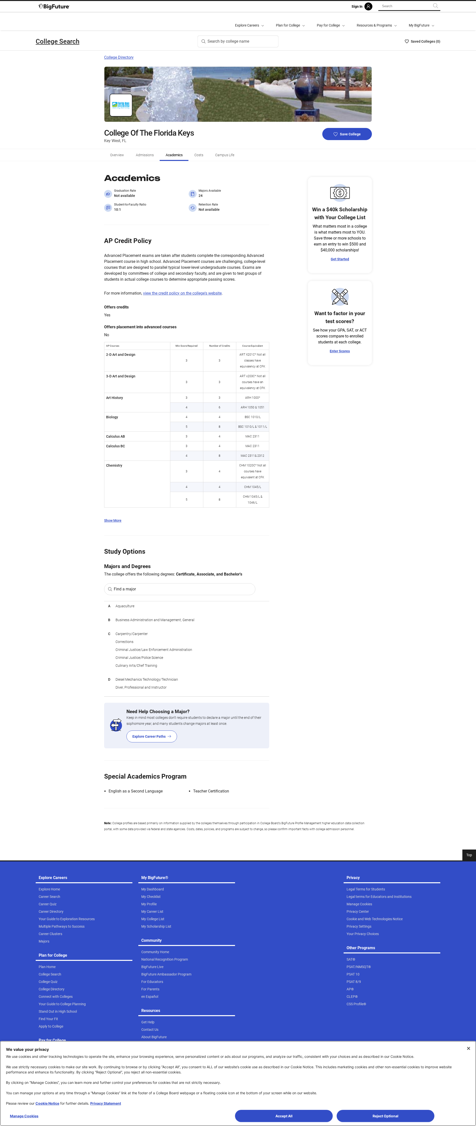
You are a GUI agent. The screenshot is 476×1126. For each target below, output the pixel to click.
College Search (57, 41)
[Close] (468, 1048)
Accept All (284, 1116)
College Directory (119, 57)
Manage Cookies (24, 1116)
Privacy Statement (105, 1103)
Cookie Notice (47, 1103)
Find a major (125, 589)
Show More (112, 520)
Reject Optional (385, 1116)
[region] (186, 649)
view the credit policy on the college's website (182, 293)
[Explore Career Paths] (186, 725)
